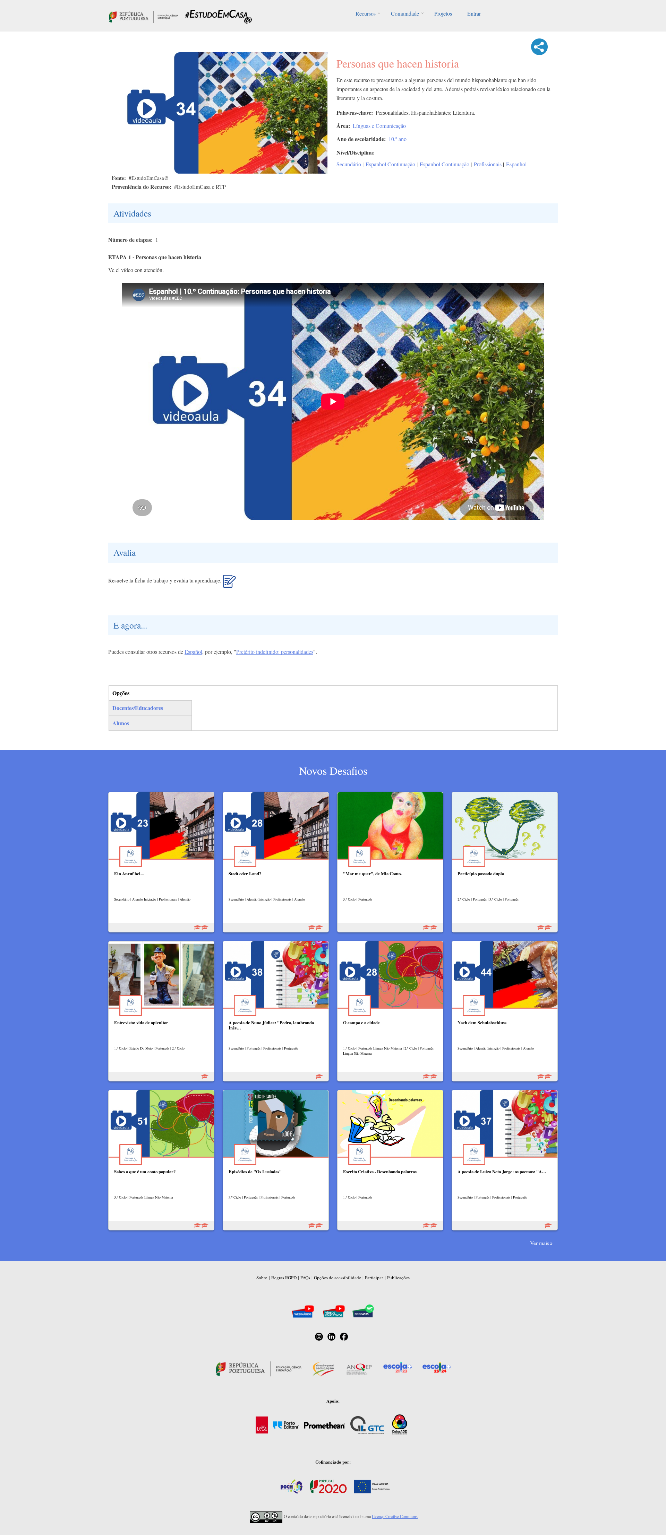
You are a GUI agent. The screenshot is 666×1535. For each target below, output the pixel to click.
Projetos (443, 13)
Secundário (348, 164)
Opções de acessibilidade (337, 1277)
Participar (374, 1277)
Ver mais (539, 1242)
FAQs (305, 1277)
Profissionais (488, 164)
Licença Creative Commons (395, 1516)
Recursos (366, 13)
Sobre (261, 1277)
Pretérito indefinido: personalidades (274, 651)
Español (193, 651)
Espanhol (516, 164)
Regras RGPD (284, 1277)
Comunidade (405, 13)
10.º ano (397, 138)
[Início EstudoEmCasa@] (143, 15)
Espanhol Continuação (390, 164)
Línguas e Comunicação (379, 125)
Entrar (474, 13)
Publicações (398, 1277)
